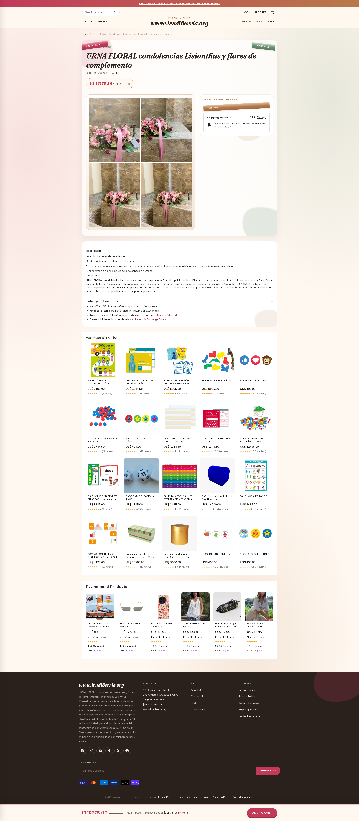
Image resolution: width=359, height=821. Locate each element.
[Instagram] (91, 750)
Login (246, 12)
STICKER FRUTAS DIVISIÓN (216, 554)
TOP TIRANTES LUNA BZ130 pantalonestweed (194, 625)
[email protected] (167, 315)
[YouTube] (100, 750)
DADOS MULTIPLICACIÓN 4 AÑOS (140, 498)
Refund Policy (247, 690)
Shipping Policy (248, 709)
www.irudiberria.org (179, 21)
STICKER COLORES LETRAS (254, 554)
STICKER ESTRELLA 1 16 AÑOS (138, 440)
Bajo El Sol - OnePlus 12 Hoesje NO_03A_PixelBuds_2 (162, 625)
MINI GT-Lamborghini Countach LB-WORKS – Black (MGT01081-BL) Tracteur (227, 625)
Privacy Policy (247, 696)
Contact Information (250, 716)
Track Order (198, 709)
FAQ (193, 703)
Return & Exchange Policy (150, 319)
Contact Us (197, 696)
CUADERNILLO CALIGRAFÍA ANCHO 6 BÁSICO (178, 440)
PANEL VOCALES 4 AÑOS (253, 496)
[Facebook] (82, 750)
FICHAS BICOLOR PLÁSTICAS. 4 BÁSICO (103, 440)
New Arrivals (252, 21)
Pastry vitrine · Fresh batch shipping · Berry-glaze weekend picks (179, 3)
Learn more (181, 812)
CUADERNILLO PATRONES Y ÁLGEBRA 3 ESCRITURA (217, 440)
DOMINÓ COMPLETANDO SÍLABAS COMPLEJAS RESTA (102, 556)
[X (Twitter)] (118, 750)
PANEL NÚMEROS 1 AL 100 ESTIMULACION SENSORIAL (178, 498)
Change (261, 117)
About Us (196, 690)
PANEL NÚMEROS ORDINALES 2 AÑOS (98, 382)
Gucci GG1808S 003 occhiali (129, 625)
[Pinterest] (127, 750)
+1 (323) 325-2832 (154, 699)
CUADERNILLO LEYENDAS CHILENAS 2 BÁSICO (139, 382)
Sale (271, 21)
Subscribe (268, 770)
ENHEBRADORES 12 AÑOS (216, 380)
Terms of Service (249, 703)
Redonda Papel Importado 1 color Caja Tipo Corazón (179, 556)
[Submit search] (115, 12)
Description (93, 251)
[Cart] (273, 12)
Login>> (98, 650)
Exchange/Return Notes (102, 301)
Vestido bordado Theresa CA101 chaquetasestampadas (259, 625)
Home (88, 21)
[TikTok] (109, 750)
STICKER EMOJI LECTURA (253, 380)
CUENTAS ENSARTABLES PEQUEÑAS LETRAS (253, 440)
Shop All (104, 21)
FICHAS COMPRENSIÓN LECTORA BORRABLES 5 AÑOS (177, 382)
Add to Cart (262, 812)
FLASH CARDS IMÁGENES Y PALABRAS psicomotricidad (102, 498)
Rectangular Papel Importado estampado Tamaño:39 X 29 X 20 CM (141, 556)
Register (260, 12)
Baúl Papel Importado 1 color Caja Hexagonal (217, 498)
